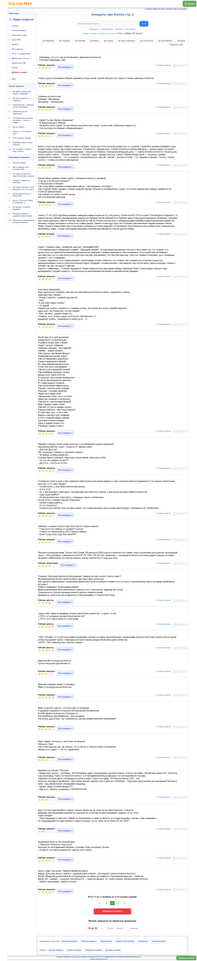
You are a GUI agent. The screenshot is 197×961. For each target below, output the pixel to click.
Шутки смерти (18, 127)
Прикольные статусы (20, 58)
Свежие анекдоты (186, 958)
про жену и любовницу (126, 41)
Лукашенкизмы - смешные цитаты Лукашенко (23, 106)
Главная (15, 26)
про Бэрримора (48, 41)
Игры (14, 79)
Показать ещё (176, 44)
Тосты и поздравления (21, 54)
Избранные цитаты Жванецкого (20, 112)
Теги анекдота (65, 67)
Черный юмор (106, 941)
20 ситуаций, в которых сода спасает (22, 150)
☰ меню (190, 3)
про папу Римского (165, 41)
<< (100, 903)
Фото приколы (17, 49)
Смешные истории (19, 35)
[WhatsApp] (183, 65)
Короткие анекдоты (69, 941)
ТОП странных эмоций (22, 138)
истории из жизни (159, 941)
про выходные (182, 41)
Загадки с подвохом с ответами (22, 181)
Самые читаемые (74, 950)
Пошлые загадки (19, 163)
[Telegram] (186, 65)
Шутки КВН (16, 40)
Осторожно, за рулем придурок (21, 208)
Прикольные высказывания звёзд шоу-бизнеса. (24, 221)
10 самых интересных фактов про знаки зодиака (23, 175)
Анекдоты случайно (94, 950)
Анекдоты (94, 29)
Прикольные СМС (19, 63)
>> (124, 903)
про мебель (94, 41)
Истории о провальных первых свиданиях (22, 93)
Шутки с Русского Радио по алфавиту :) (23, 201)
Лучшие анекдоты (56, 950)
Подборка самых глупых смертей (23, 144)
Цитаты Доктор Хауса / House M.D (22, 195)
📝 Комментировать (163, 65)
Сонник (14, 68)
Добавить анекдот (19, 72)
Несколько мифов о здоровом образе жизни (22, 215)
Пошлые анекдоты (88, 941)
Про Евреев (143, 941)
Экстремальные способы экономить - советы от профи (23, 120)
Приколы (15, 44)
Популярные (107, 29)
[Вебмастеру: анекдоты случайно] (22, 19)
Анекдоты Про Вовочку (125, 941)
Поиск (144, 24)
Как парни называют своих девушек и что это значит (23, 188)
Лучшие (119, 29)
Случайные (129, 29)
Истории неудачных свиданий (21, 99)
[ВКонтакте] (174, 65)
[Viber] (180, 65)
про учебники (80, 41)
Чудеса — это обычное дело (22, 132)
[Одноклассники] (177, 65)
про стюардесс (64, 41)
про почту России (146, 41)
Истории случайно (113, 950)
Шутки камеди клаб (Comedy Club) (21, 168)
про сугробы (108, 41)
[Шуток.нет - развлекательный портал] (20, 6)
